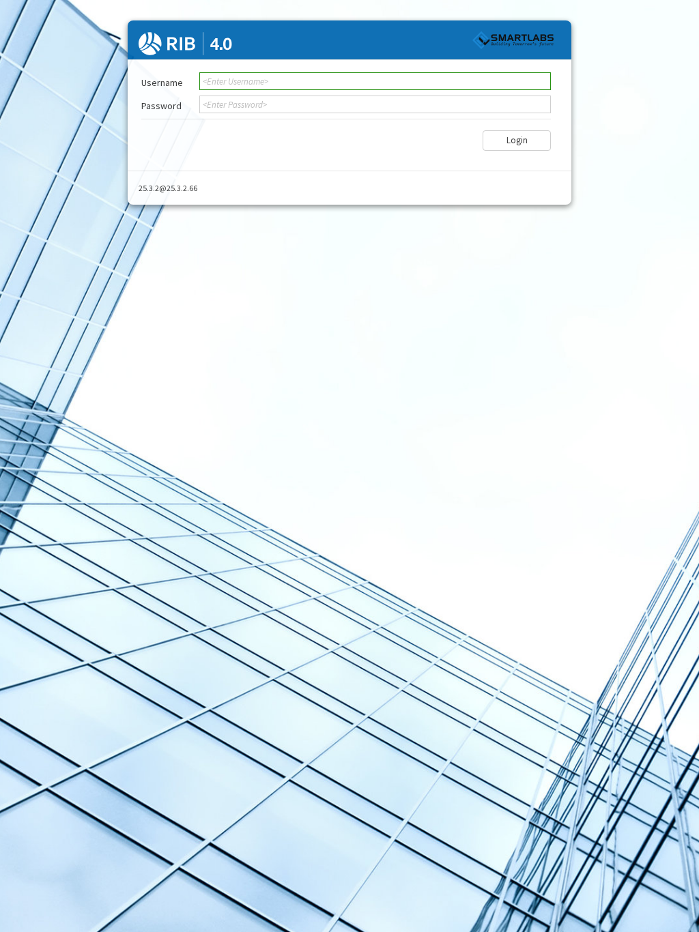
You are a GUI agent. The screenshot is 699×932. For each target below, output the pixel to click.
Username (162, 82)
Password (161, 106)
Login (517, 140)
